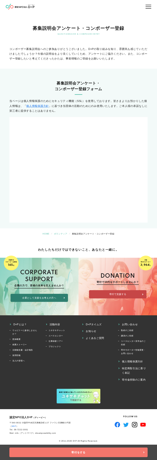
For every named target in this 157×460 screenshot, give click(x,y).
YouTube (143, 424)
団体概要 (16, 339)
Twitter (126, 424)
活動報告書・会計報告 (22, 350)
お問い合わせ (130, 324)
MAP (14, 426)
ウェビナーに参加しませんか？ (24, 332)
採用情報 (16, 355)
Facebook (117, 424)
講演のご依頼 (127, 336)
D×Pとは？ (20, 324)
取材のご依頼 (127, 330)
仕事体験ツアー (56, 341)
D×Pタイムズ (94, 324)
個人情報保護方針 (37, 105)
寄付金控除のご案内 (134, 379)
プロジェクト (55, 346)
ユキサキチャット (57, 330)
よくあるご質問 (95, 338)
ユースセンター (56, 336)
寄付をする (78, 452)
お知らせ (91, 331)
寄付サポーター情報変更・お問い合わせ (133, 351)
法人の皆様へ (18, 361)
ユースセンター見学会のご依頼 (133, 343)
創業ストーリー (19, 345)
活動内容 (55, 324)
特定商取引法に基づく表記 (134, 370)
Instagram (134, 424)
